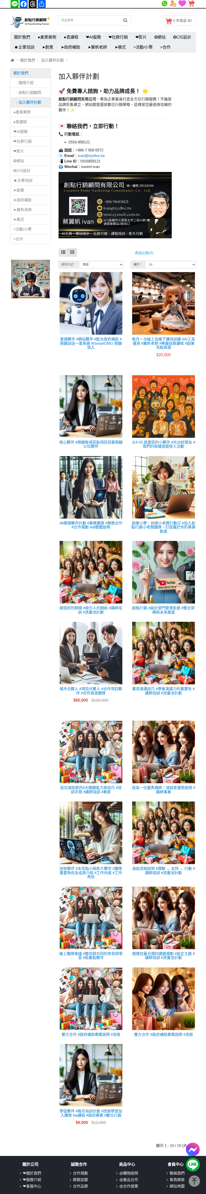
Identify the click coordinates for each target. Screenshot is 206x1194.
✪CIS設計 (182, 37)
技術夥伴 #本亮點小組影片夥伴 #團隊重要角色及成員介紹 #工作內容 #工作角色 (91, 872)
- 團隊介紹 (23, 83)
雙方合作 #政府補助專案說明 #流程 (91, 1034)
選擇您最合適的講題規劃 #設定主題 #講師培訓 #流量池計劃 (163, 955)
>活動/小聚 (143, 47)
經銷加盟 (80, 1179)
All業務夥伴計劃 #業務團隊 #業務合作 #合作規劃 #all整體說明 (91, 525)
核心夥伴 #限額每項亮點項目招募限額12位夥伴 (91, 444)
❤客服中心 (32, 1186)
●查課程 (71, 37)
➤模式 (120, 47)
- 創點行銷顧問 (27, 92)
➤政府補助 (70, 47)
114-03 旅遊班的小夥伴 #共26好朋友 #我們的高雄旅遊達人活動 (163, 444)
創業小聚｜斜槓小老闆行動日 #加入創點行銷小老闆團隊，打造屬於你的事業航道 (163, 527)
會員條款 (177, 1179)
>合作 (165, 47)
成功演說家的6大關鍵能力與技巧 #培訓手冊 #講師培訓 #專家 (91, 789)
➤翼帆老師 (97, 47)
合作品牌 (80, 1186)
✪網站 (160, 37)
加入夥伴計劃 (52, 60)
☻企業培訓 (24, 47)
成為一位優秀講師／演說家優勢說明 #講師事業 (163, 789)
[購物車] (192, 3)
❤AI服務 (93, 37)
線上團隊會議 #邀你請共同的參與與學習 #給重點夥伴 (91, 955)
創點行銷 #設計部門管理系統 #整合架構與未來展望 (163, 610)
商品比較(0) (144, 253)
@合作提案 (128, 1186)
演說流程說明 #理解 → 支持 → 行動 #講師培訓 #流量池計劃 (163, 870)
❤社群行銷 (118, 37)
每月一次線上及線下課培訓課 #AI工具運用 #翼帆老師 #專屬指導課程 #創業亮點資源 (163, 343)
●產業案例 (47, 37)
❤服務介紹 (32, 1179)
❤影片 (141, 37)
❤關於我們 (32, 1173)
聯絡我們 (177, 1173)
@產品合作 (128, 1179)
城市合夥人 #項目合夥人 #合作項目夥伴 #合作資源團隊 (91, 691)
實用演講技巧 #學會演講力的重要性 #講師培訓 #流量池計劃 (163, 691)
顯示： (138, 264)
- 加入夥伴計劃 (27, 102)
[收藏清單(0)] (183, 3)
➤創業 (47, 47)
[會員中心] (173, 3)
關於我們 (22, 37)
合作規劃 (80, 1173)
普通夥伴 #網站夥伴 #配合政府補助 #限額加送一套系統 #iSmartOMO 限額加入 (91, 343)
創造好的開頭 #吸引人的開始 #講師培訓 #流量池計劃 (91, 610)
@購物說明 (128, 1173)
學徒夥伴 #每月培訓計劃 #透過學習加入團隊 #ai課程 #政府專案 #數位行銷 (91, 1113)
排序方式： (68, 264)
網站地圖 (177, 1186)
